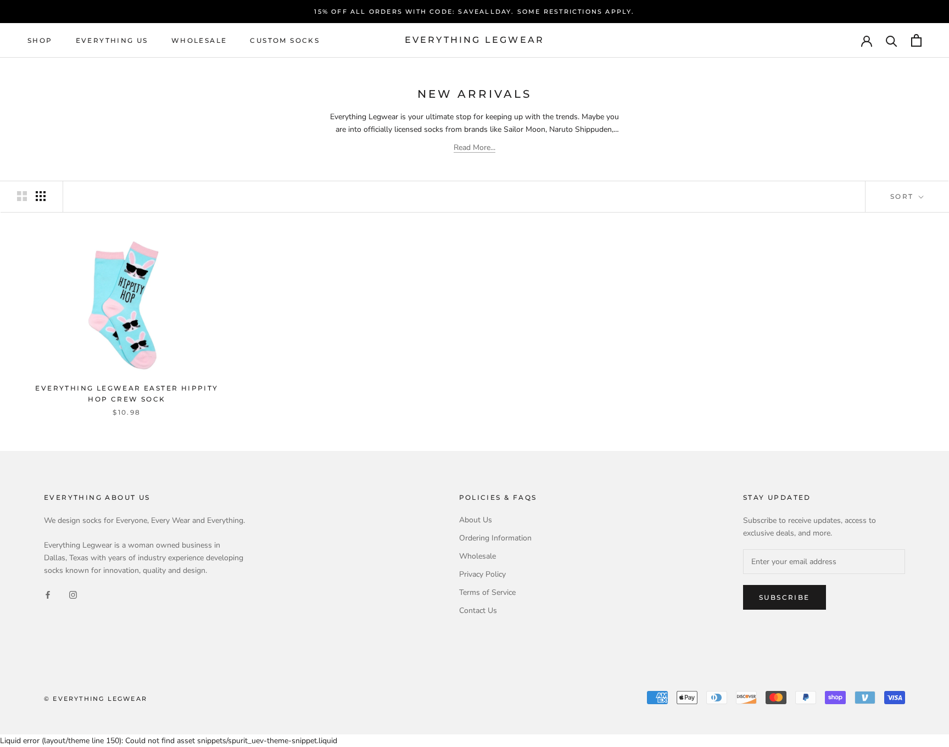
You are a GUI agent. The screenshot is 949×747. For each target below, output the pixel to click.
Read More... (474, 147)
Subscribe (784, 597)
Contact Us (478, 610)
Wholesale (199, 40)
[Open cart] (916, 40)
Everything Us (112, 40)
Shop (40, 40)
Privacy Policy (482, 574)
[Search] (891, 40)
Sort (903, 196)
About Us (475, 520)
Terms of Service (487, 592)
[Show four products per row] (41, 196)
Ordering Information (495, 538)
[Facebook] (48, 594)
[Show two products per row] (22, 196)
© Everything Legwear (95, 699)
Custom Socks (285, 40)
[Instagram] (73, 594)
